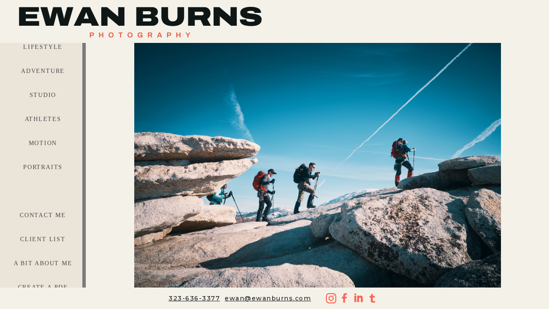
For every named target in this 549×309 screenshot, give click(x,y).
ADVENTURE (43, 71)
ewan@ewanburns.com (268, 298)
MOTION (43, 143)
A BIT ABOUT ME (43, 263)
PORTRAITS (43, 167)
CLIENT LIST (43, 239)
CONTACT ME (43, 215)
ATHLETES (43, 119)
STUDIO (43, 95)
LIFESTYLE (43, 47)
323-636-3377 (194, 298)
